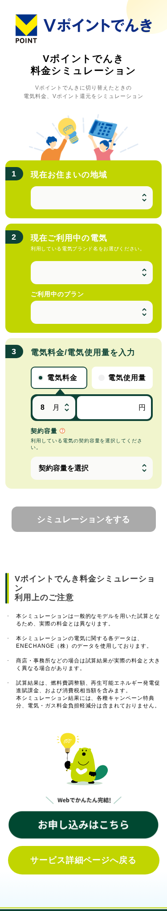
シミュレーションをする (83, 519)
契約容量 (45, 430)
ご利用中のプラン (57, 294)
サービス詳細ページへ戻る (83, 860)
